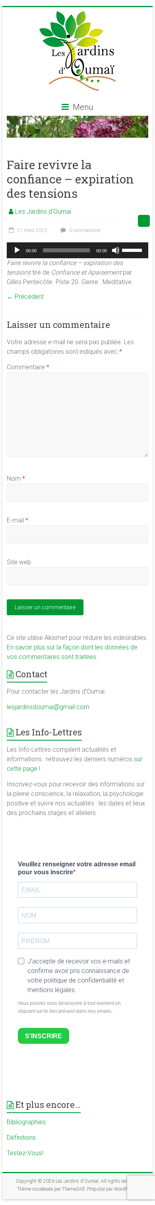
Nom (16, 478)
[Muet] (116, 250)
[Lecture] (17, 250)
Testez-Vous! (25, 1153)
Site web (19, 562)
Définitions (21, 1137)
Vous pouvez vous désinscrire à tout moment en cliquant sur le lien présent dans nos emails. (69, 1007)
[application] (77, 250)
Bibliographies (26, 1122)
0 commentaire (84, 230)
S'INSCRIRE (43, 1036)
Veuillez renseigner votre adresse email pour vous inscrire (77, 868)
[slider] (133, 249)
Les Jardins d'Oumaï (43, 211)
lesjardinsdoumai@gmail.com (48, 707)
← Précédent (25, 296)
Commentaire (28, 367)
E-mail (17, 520)
